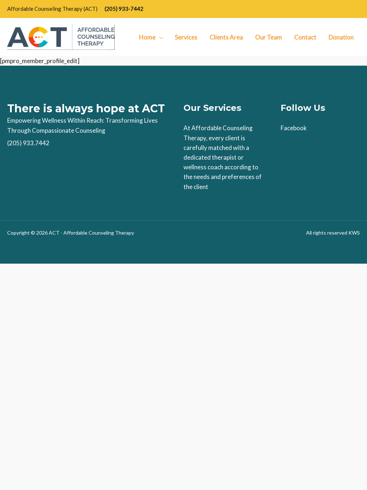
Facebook (294, 128)
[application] (159, 37)
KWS (354, 233)
